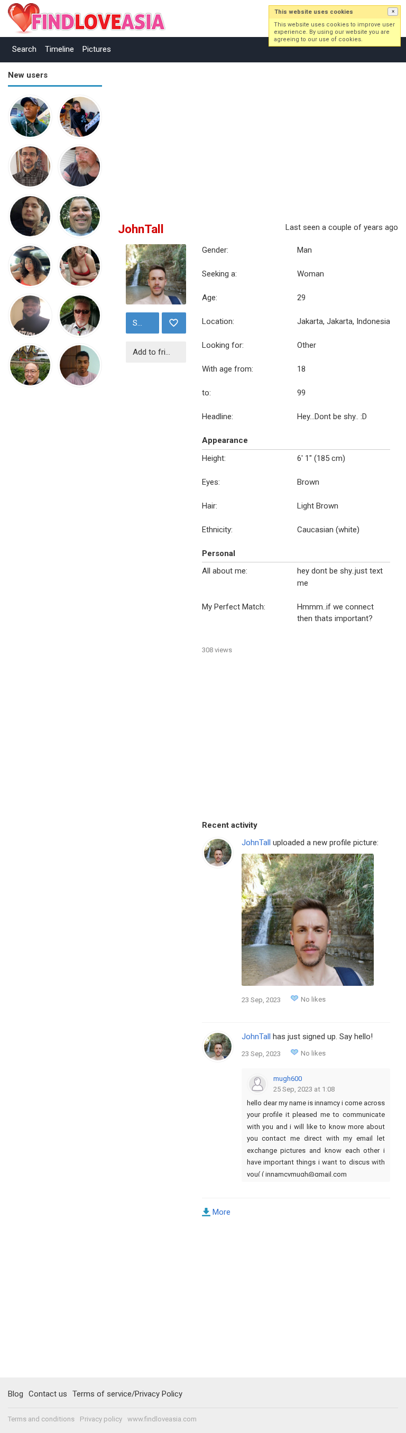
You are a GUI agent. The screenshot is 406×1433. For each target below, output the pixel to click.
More (221, 1212)
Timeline (59, 49)
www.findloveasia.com (162, 1419)
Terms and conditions (41, 1419)
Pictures (96, 49)
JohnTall (256, 842)
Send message (144, 323)
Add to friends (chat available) (158, 352)
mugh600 (287, 1079)
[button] (392, 11)
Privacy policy (101, 1419)
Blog (15, 1394)
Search (24, 49)
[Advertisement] (50, 559)
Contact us (48, 1394)
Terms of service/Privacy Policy (127, 1394)
